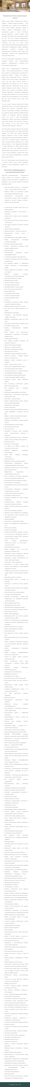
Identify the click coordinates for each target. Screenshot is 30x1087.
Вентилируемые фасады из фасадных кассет (16, 878)
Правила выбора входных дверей (13, 1052)
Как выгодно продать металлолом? (13, 368)
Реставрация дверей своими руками (14, 830)
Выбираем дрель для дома (11, 280)
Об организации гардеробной (12, 229)
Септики (7, 299)
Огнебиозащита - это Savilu (11, 886)
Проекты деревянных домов (12, 297)
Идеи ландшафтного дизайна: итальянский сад (16, 1005)
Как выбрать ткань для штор (12, 940)
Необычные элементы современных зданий (16, 353)
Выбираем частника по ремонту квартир (15, 461)
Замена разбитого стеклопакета (12, 482)
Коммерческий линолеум (11, 674)
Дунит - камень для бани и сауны (13, 364)
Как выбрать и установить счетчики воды (15, 998)
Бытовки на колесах (10, 1024)
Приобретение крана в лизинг (12, 882)
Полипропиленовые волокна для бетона (15, 852)
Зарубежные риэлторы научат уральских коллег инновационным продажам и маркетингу (16, 433)
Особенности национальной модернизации (15, 947)
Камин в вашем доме (10, 407)
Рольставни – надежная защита (12, 398)
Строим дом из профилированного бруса (15, 366)
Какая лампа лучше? (10, 631)
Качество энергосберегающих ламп (13, 244)
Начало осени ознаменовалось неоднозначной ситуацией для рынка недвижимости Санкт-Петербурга (16, 622)
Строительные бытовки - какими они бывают (16, 1030)
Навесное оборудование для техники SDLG (16, 732)
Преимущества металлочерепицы (13, 671)
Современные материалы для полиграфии (15, 787)
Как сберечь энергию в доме (12, 325)
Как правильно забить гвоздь (12, 293)
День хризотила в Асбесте (11, 351)
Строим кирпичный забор (11, 338)
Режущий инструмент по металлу (13, 577)
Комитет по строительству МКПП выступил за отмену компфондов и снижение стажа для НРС (16, 411)
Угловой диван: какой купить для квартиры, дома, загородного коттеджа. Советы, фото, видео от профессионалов (16, 970)
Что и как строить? (9, 428)
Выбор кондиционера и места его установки (16, 854)
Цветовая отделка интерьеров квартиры (15, 607)
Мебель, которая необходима (12, 613)
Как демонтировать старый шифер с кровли (16, 237)
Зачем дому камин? (9, 1073)
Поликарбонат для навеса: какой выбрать (15, 1063)
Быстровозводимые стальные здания (14, 424)
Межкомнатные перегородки (12, 312)
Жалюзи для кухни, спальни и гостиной (15, 880)
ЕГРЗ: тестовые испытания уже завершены (15, 742)
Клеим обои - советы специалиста (13, 562)
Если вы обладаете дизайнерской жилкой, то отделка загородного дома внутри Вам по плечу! (16, 1009)
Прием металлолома (10, 697)
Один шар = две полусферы (11, 444)
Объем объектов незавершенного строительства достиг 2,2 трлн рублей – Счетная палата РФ (16, 543)
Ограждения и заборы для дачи (12, 495)
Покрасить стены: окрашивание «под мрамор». (16, 512)
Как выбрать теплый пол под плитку (14, 951)
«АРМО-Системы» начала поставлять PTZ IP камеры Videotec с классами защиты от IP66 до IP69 (16, 573)
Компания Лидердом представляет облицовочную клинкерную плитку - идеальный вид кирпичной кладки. (16, 874)
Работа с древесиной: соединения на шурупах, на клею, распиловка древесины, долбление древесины (16, 644)
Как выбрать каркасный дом (12, 284)
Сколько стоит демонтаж (11, 1041)
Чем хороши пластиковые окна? (13, 1037)
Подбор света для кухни (11, 983)
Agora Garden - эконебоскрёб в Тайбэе (14, 521)
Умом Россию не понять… (11, 796)
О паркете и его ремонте (11, 529)
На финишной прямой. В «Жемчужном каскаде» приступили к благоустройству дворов (16, 265)
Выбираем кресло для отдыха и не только (15, 306)
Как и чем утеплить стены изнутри (13, 289)
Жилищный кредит (9, 841)
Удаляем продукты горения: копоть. (13, 962)
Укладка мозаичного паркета (12, 798)
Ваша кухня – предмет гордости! (13, 347)
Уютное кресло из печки (11, 611)
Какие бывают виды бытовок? (12, 547)
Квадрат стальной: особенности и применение (16, 893)
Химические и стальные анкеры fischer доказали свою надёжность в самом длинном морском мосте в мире (16, 566)
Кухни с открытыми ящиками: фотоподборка (16, 994)
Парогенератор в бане (10, 805)
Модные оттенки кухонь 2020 (12, 418)
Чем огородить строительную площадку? (15, 729)
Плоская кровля (9, 929)
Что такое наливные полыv (11, 747)
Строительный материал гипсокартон (14, 493)
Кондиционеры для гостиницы (12, 925)
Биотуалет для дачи (9, 441)
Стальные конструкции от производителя (15, 256)
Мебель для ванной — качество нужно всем (16, 231)
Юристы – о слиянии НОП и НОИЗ (14, 744)
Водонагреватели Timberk (11, 884)
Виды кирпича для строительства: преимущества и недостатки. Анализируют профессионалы (16, 334)
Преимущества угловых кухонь (12, 605)
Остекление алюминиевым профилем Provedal (16, 1022)
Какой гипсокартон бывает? (12, 927)
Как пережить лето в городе (12, 676)
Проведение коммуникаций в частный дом (15, 392)
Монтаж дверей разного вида (12, 603)
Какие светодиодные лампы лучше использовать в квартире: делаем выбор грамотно (16, 663)
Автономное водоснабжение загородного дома (16, 323)
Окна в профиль (9, 949)
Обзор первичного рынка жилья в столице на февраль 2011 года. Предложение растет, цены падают (16, 755)
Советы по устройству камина (12, 295)
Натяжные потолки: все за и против (14, 626)
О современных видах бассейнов (13, 833)
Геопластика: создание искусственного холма (16, 895)
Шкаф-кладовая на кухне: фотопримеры (15, 914)
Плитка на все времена (10, 527)
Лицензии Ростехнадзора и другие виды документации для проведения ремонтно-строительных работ (16, 598)
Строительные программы (11, 807)
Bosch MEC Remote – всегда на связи (14, 287)
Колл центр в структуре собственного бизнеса (16, 609)
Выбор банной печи (10, 291)
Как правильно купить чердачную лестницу (16, 480)
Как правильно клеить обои (12, 426)
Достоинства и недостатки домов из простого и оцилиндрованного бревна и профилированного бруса (16, 1067)
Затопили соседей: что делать (12, 282)
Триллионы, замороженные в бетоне (14, 349)
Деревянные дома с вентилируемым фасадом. (16, 897)
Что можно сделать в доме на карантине (15, 1035)
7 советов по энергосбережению (13, 594)
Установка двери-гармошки (11, 904)
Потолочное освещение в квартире (13, 510)
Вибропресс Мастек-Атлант (12, 1039)
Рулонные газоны (9, 250)
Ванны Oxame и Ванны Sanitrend (13, 345)
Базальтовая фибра (9, 519)
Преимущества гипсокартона (12, 405)
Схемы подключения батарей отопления (15, 377)
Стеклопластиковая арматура (12, 1071)
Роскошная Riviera (9, 459)
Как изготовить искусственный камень (14, 592)
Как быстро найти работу (11, 1033)
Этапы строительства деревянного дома (15, 815)
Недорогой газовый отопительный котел (15, 790)
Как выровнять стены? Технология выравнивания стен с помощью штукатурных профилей (16, 837)
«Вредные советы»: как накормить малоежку (16, 869)
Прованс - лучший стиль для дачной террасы (16, 416)
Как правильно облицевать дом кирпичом (15, 375)
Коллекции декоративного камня (13, 278)
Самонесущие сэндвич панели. (12, 996)
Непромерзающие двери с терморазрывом (15, 809)
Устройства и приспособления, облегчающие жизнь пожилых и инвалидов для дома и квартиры (16, 770)
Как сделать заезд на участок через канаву (15, 678)
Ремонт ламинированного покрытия (14, 628)
